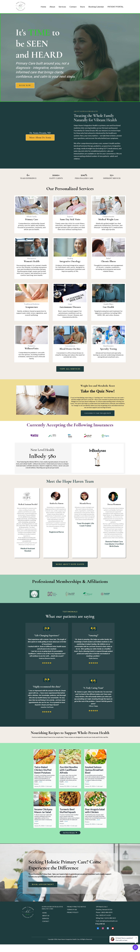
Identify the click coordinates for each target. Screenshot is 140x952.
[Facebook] (97, 928)
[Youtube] (112, 928)
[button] (44, 769)
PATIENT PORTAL (115, 7)
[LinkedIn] (107, 928)
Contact (73, 7)
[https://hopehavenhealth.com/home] (20, 6)
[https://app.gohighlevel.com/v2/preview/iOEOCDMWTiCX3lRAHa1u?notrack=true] (27, 913)
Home (43, 7)
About (52, 7)
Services (62, 7)
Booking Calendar (96, 7)
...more (40, 782)
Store (82, 7)
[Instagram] (102, 928)
